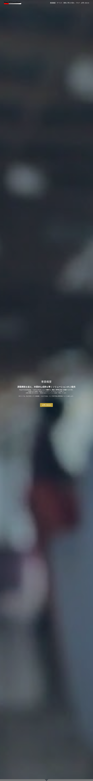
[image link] (12, 2)
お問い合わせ (46, 405)
